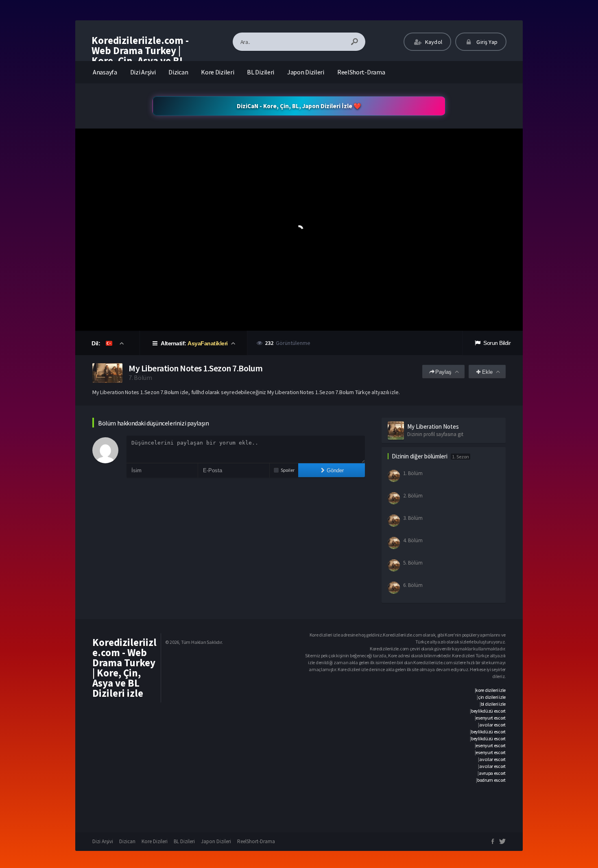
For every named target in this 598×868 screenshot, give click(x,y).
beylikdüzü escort (488, 711)
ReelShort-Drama (361, 72)
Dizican (178, 72)
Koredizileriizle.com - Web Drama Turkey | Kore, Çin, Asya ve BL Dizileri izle (140, 55)
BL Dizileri (260, 72)
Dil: (97, 343)
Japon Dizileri (305, 72)
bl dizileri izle (493, 704)
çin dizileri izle (492, 697)
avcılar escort (492, 725)
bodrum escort (491, 780)
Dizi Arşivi (143, 72)
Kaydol (433, 42)
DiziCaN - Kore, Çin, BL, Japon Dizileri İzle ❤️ (299, 106)
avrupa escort (492, 773)
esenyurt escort (491, 718)
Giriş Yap (486, 42)
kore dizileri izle (491, 690)
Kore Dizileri (217, 72)
